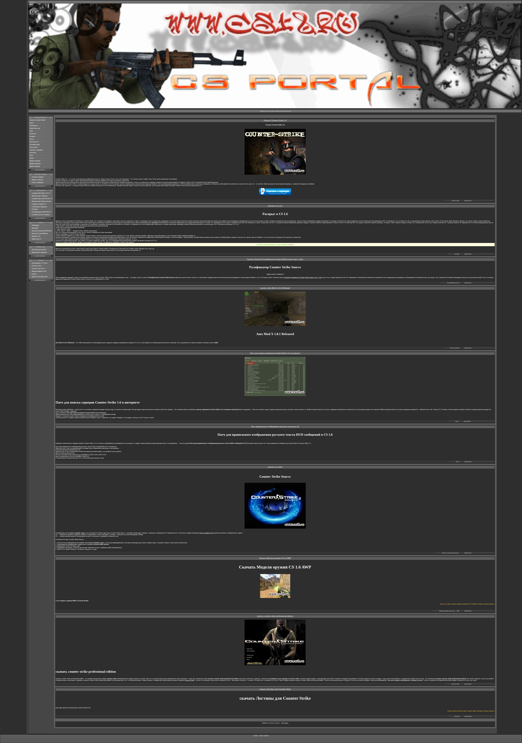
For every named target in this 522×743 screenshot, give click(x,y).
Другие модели (34, 166)
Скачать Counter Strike (37, 120)
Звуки (31, 158)
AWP (457, 610)
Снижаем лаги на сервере (41, 214)
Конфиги (32, 136)
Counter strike (455, 200)
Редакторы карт (34, 128)
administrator (468, 200)
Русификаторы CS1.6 (453, 282)
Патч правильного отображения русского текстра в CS (275, 426)
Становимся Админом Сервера (39, 208)
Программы (33, 125)
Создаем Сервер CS (39, 204)
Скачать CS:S (36, 266)
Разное (34, 274)
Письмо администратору (283, 111)
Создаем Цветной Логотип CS (42, 198)
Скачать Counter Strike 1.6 (275, 120)
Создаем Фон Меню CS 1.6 (41, 193)
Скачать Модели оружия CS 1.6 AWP (275, 558)
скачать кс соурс (275, 467)
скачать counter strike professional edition (275, 616)
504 (282, 723)
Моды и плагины (37, 179)
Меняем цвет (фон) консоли (41, 201)
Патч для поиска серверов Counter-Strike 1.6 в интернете (275, 353)
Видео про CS (36, 239)
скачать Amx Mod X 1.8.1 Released (275, 288)
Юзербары (35, 225)
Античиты (32, 133)
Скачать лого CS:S (38, 268)
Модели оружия (34, 161)
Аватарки (35, 228)
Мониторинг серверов (39, 252)
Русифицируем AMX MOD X (41, 212)
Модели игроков (35, 163)
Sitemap (32, 2)
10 (278, 723)
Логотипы (32, 152)
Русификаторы (34, 144)
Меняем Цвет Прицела (39, 196)
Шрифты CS (36, 236)
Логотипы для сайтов (39, 249)
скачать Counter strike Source (450, 552)
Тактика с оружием (36, 150)
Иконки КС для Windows (40, 233)
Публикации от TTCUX (39, 263)
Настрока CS (33, 142)
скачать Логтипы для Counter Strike (275, 689)
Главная (262, 111)
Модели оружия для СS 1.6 (447, 610)
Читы (31, 131)
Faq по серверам (38, 182)
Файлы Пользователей (39, 276)
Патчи (31, 139)
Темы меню (33, 147)
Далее (286, 723)
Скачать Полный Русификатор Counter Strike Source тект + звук (275, 259)
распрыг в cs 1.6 (275, 206)
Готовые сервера (38, 177)
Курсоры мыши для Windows (42, 231)
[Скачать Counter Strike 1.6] (275, 108)
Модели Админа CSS (39, 271)
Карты (31, 123)
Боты (31, 155)
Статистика (270, 111)
